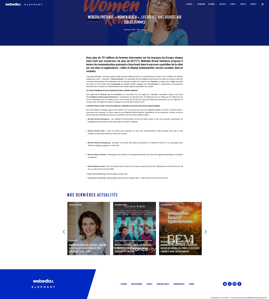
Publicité (243, 4)
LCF (266, 298)
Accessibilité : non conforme (220, 298)
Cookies (191, 284)
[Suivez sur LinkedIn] (225, 284)
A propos (124, 284)
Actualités (201, 4)
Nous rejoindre (136, 284)
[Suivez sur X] (230, 284)
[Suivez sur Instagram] (235, 284)
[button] (63, 231)
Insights (253, 4)
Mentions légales (163, 284)
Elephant (141, 240)
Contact (149, 284)
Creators (222, 4)
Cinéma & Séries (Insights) (126, 240)
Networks (211, 4)
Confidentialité (179, 284)
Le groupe (189, 4)
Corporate (73, 240)
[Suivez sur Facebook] (239, 284)
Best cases (141, 30)
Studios (232, 4)
